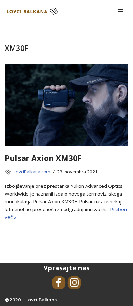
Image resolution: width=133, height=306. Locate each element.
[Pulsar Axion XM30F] (66, 105)
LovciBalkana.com (32, 172)
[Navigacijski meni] (120, 11)
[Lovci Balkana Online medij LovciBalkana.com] (32, 11)
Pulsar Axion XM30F (43, 158)
